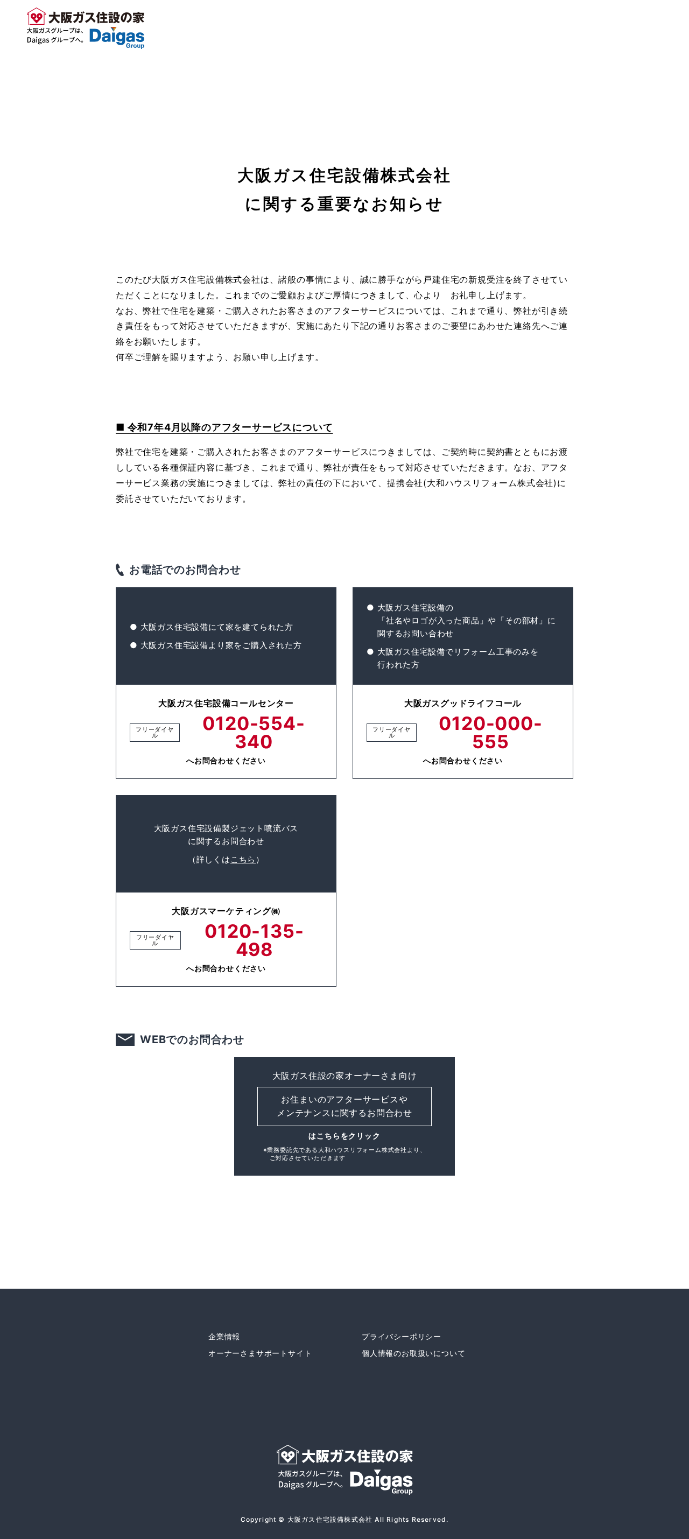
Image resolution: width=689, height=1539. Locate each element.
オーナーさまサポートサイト (260, 1353)
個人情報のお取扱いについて (413, 1353)
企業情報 (224, 1336)
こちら (243, 859)
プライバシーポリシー (401, 1336)
